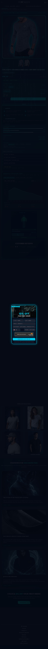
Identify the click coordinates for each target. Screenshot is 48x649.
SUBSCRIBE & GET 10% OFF (24, 339)
